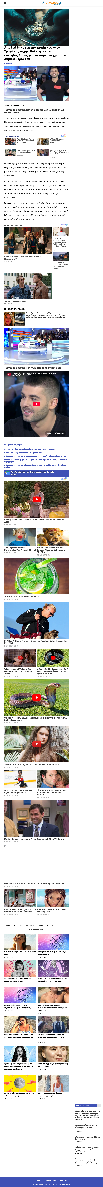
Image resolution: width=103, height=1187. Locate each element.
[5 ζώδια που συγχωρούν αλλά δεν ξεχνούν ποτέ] (20, 942)
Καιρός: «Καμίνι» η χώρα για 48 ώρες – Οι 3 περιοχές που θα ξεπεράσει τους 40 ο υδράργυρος (36, 461)
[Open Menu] (5, 3)
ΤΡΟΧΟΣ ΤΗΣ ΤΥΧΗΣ (11, 926)
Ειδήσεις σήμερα (13, 444)
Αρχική (38, 1180)
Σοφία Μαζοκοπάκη (12, 105)
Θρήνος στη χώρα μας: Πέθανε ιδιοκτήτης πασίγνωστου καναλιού (30, 449)
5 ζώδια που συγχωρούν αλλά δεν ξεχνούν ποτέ (23, 453)
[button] (36, 27)
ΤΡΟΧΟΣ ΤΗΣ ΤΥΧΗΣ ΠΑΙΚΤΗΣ (47, 926)
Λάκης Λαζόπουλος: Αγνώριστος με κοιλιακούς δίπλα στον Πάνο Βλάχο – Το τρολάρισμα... (52, 1007)
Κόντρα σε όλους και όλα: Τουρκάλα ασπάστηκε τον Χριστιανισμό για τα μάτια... (51, 1037)
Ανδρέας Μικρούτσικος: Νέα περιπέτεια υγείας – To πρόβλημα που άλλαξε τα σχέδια (35, 466)
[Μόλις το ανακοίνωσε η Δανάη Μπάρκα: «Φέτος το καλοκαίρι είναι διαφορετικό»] (20, 1024)
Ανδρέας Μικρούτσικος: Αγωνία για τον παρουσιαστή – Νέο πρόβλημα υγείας (35, 456)
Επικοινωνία (63, 1180)
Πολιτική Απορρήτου (50, 1180)
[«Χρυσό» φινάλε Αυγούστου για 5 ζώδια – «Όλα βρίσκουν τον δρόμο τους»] (53, 968)
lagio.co (67, 1184)
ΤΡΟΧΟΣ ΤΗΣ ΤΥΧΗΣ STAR (28, 926)
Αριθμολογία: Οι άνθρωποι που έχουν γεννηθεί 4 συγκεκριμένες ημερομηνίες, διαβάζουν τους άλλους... (18, 1066)
